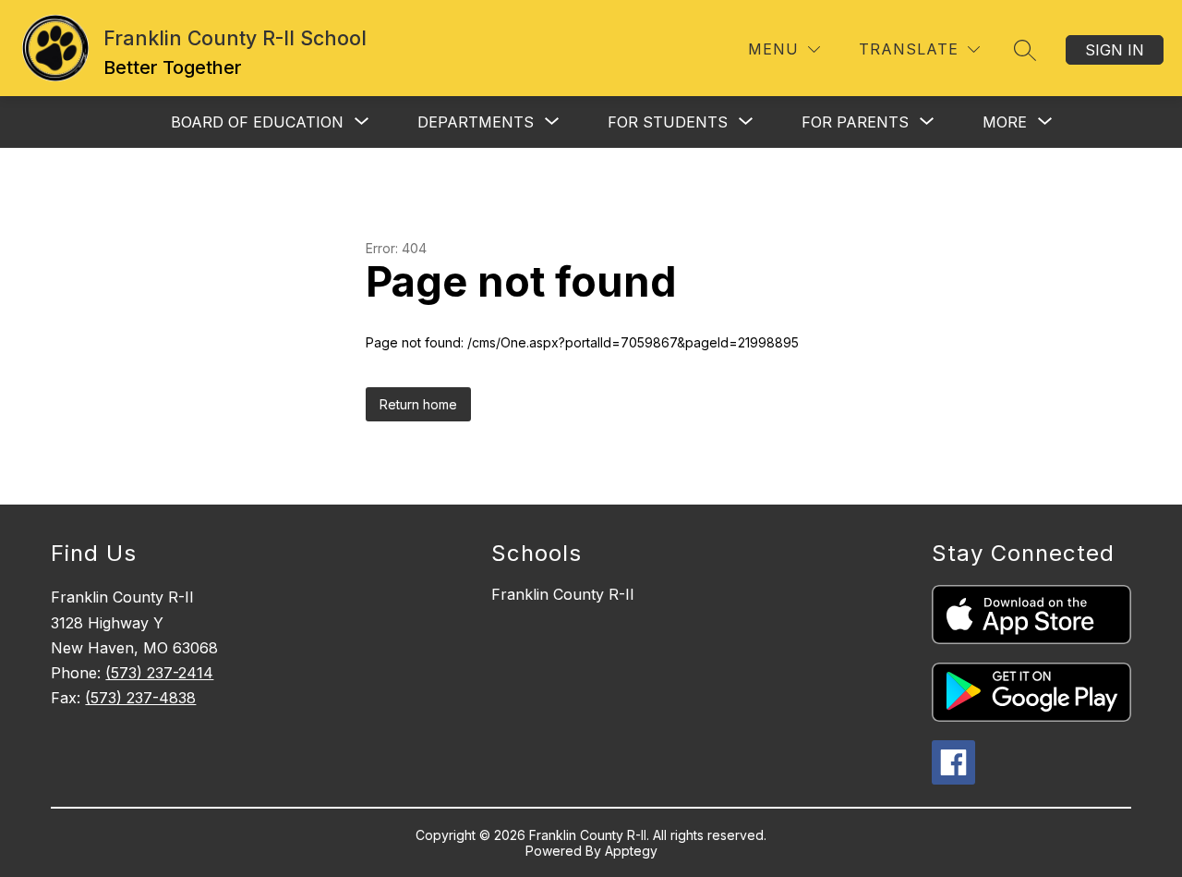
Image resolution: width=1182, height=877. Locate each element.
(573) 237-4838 (140, 697)
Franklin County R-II (562, 594)
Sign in (1114, 50)
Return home (418, 404)
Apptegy (631, 851)
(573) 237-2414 (159, 673)
